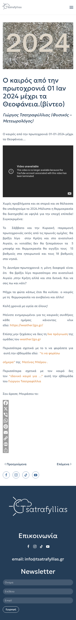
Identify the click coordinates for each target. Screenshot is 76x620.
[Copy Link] (38, 438)
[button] (71, 7)
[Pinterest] (38, 426)
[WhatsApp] (38, 421)
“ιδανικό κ (16, 376)
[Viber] (38, 415)
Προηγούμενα (17, 464)
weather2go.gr (30, 339)
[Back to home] (12, 7)
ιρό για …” (34, 376)
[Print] (38, 444)
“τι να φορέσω (50, 353)
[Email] (38, 432)
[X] (38, 409)
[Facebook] (38, 403)
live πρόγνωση (57, 334)
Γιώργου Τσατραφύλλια (24, 381)
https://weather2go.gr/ (26, 325)
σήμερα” (9, 362)
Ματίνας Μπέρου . (35, 362)
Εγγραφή (11, 609)
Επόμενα (63, 464)
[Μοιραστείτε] (38, 450)
